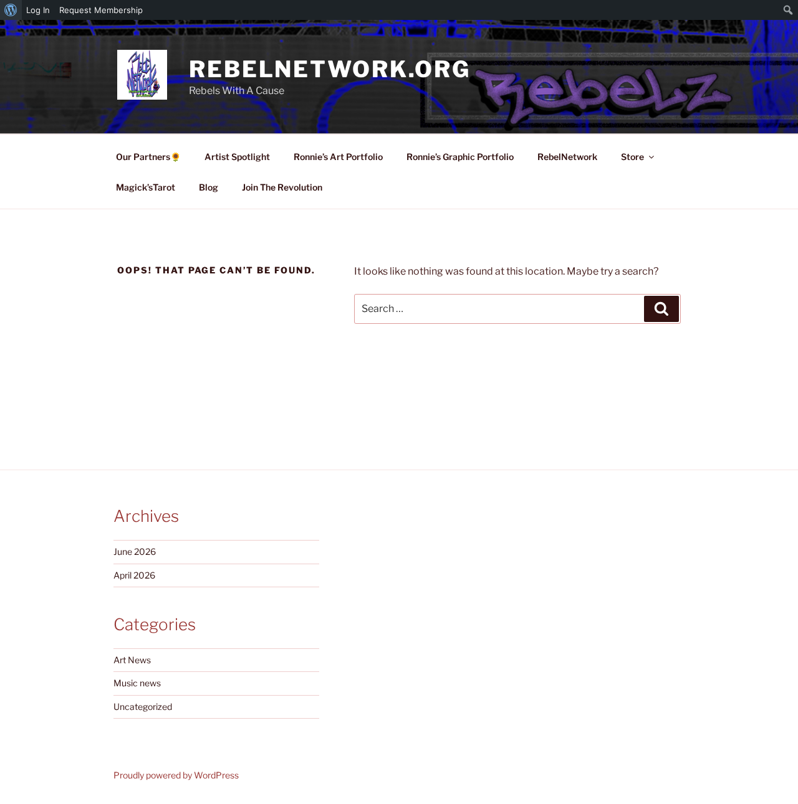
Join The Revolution (282, 187)
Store (632, 156)
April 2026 (134, 575)
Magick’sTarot (145, 187)
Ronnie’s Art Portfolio (338, 156)
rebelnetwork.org (330, 69)
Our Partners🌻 (148, 156)
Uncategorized (142, 706)
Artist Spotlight (237, 156)
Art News (132, 660)
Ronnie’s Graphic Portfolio (460, 156)
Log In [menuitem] (38, 10)
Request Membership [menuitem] (101, 10)
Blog (208, 187)
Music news (137, 683)
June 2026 (134, 551)
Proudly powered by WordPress (176, 775)
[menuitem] (11, 10)
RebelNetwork (567, 156)
